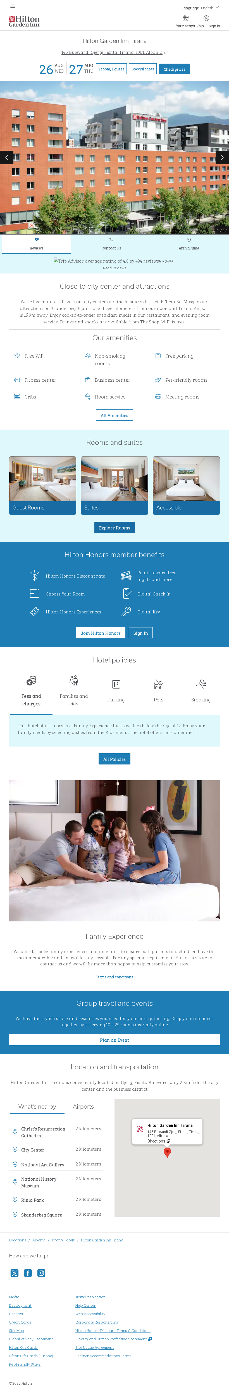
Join (200, 25)
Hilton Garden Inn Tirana (102, 1240)
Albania (39, 1240)
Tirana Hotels (63, 1240)
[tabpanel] (114, 263)
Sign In (214, 25)
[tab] (36, 244)
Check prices (177, 69)
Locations (17, 1240)
